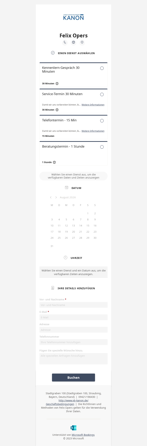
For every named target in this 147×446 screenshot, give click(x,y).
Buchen (73, 377)
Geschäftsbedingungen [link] (60, 404)
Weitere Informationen (93, 105)
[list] (73, 114)
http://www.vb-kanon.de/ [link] (73, 400)
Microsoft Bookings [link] (83, 434)
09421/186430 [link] (87, 397)
